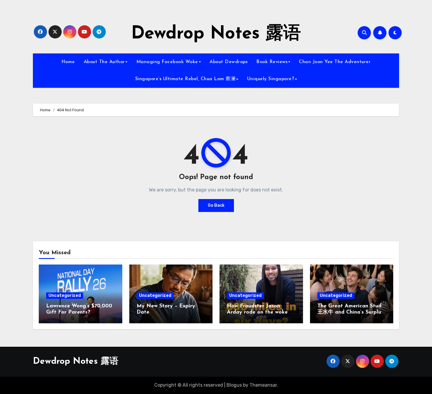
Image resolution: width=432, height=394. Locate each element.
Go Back (216, 205)
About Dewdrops (228, 62)
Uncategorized (64, 295)
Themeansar (263, 385)
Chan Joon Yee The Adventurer (335, 62)
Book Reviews (271, 62)
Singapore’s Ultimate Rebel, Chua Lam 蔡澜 (185, 79)
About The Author (104, 62)
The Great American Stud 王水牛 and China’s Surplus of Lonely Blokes (350, 312)
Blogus (234, 385)
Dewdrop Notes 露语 (216, 34)
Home (68, 62)
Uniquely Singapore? (270, 79)
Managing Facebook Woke (167, 62)
